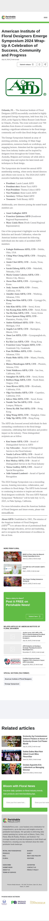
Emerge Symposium (12, 684)
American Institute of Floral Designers (18, 679)
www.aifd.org (7, 512)
